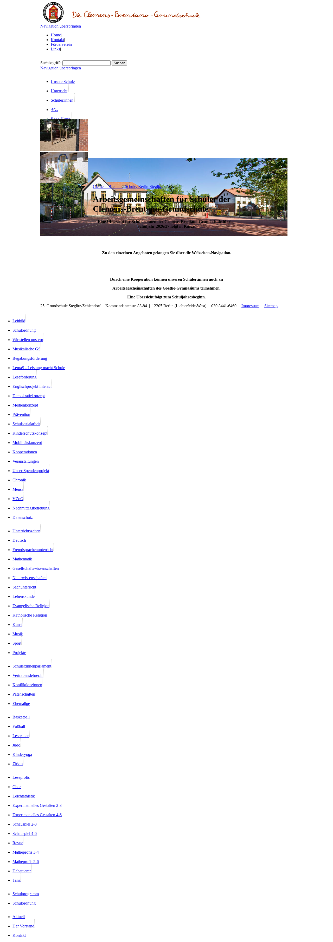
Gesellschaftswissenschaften (35, 568)
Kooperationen (24, 452)
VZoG (17, 498)
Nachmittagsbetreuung (30, 508)
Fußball (18, 726)
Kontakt (57, 39)
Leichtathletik (23, 796)
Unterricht (59, 91)
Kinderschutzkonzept (29, 433)
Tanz (16, 880)
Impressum (250, 306)
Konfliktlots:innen (27, 685)
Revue (17, 843)
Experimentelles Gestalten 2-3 (37, 805)
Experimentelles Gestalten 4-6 (37, 815)
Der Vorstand (23, 926)
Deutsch (19, 540)
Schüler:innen (62, 100)
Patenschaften (23, 694)
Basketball (21, 717)
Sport (16, 643)
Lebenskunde (23, 596)
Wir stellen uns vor (27, 339)
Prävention (21, 414)
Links (55, 49)
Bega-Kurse (61, 119)
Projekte (19, 652)
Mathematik (22, 559)
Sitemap (271, 306)
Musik (17, 634)
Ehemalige (21, 703)
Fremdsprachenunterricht (32, 549)
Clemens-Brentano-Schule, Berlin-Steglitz (127, 186)
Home (56, 35)
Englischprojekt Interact (32, 386)
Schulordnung (24, 330)
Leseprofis (21, 777)
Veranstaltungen (25, 461)
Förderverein (61, 44)
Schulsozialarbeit (26, 424)
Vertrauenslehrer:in (27, 675)
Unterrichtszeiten (26, 531)
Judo (16, 745)
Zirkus (17, 764)
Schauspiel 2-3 (24, 824)
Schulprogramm (25, 894)
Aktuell (18, 916)
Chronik (19, 480)
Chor (16, 786)
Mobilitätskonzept (27, 442)
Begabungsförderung (29, 358)
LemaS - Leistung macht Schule (38, 367)
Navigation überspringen (60, 26)
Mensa (17, 489)
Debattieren (21, 871)
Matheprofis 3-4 (25, 852)
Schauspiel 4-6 (24, 833)
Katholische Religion (29, 615)
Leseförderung (24, 377)
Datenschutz (22, 517)
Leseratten (20, 736)
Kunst (17, 624)
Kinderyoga (22, 754)
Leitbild (18, 321)
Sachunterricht (24, 587)
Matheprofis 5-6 (25, 861)
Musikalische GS (26, 349)
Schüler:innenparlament (31, 666)
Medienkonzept (25, 405)
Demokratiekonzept (28, 396)
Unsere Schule (63, 81)
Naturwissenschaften (29, 577)
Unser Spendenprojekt (30, 470)
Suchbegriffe (50, 63)
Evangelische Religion (30, 606)
